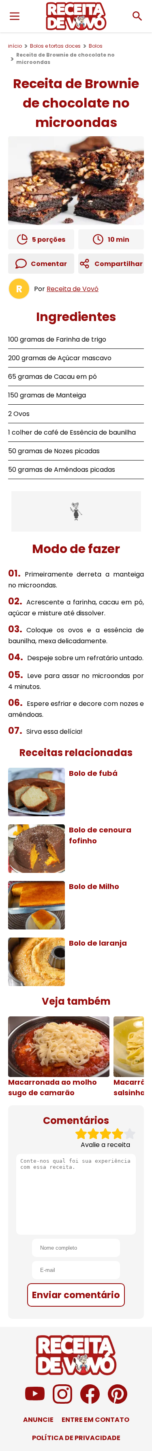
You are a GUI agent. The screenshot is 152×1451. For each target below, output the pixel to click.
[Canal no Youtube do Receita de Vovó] (35, 1401)
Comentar (49, 263)
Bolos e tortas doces (55, 45)
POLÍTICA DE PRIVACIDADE (76, 1438)
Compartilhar (118, 263)
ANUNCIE (38, 1419)
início (15, 45)
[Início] (76, 16)
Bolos (96, 45)
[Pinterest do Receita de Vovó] (117, 1401)
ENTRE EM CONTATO (95, 1419)
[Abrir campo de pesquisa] (137, 16)
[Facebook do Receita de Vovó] (90, 1401)
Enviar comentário (76, 1294)
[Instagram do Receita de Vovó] (62, 1401)
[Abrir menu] (14, 16)
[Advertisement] (76, 511)
